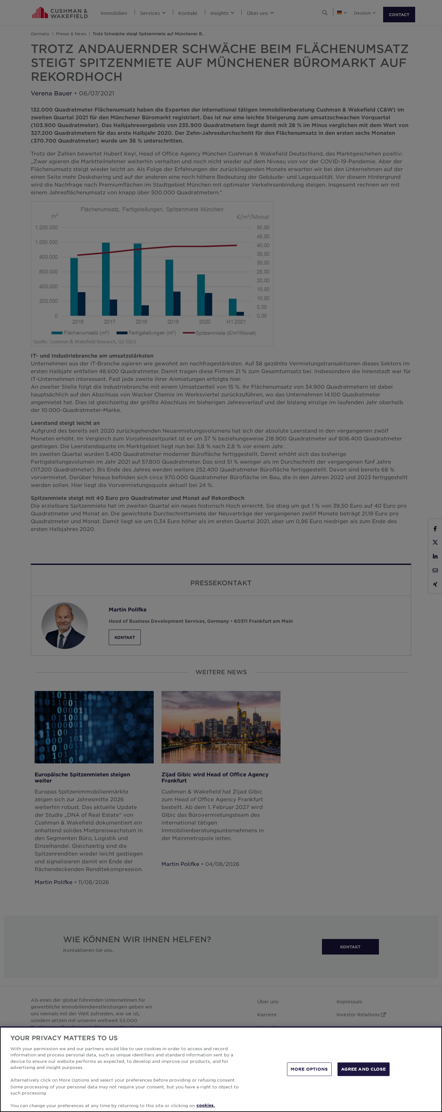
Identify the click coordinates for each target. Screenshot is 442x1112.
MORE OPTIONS (309, 1069)
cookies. (205, 1105)
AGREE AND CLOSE (363, 1069)
